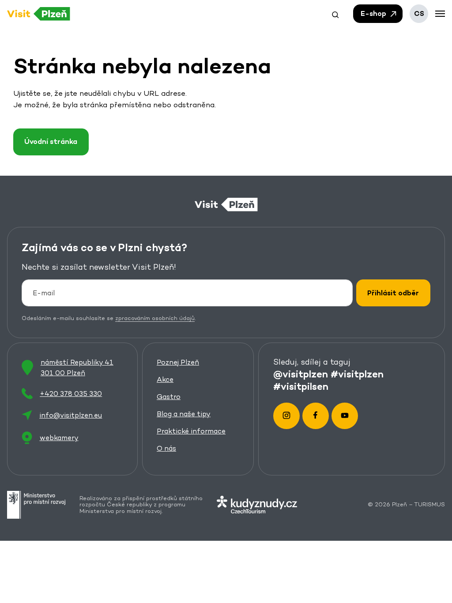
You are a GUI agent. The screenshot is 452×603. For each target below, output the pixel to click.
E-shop (374, 13)
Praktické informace (191, 431)
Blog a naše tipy (184, 413)
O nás (166, 448)
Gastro (169, 396)
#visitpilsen (300, 386)
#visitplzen (357, 373)
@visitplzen (300, 373)
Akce (165, 379)
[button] (335, 13)
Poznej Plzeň (178, 362)
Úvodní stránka (50, 141)
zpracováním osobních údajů (155, 318)
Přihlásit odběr (393, 293)
